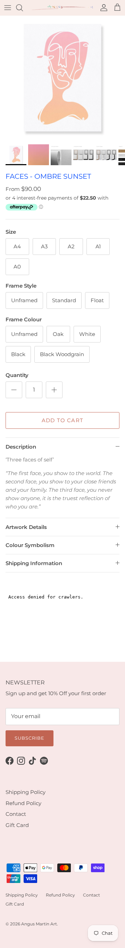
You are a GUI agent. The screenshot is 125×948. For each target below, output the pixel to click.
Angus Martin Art (39, 923)
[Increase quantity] (54, 389)
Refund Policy (23, 803)
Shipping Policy (25, 792)
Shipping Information (34, 563)
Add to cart (62, 420)
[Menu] (7, 7)
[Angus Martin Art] (62, 7)
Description (21, 446)
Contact (16, 814)
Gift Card (17, 825)
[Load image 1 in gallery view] (62, 78)
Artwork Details (26, 527)
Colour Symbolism (30, 545)
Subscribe (29, 738)
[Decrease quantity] (14, 389)
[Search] (23, 7)
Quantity (17, 375)
